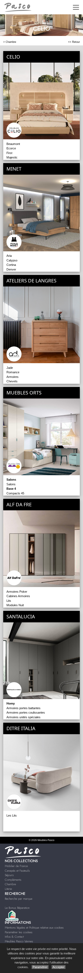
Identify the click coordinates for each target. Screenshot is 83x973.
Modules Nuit (15, 605)
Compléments (13, 880)
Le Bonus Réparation (17, 908)
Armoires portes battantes (23, 708)
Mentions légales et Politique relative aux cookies (34, 927)
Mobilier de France (16, 866)
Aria (9, 255)
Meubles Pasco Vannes (19, 941)
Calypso (11, 260)
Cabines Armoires (18, 596)
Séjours (9, 875)
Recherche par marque (18, 898)
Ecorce (11, 148)
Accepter (58, 967)
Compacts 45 (15, 493)
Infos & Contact (14, 936)
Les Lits (11, 815)
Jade (9, 367)
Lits (8, 600)
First (9, 153)
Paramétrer (40, 967)
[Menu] (76, 7)
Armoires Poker (16, 591)
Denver (11, 269)
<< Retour (74, 41)
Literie (8, 889)
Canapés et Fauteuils (17, 870)
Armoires (12, 377)
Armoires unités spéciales (23, 717)
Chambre (11, 41)
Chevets (12, 381)
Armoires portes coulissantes (25, 712)
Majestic (12, 157)
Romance (12, 372)
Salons (11, 484)
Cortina (11, 264)
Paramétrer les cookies (18, 932)
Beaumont (13, 144)
